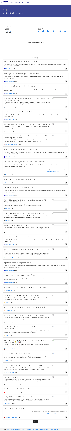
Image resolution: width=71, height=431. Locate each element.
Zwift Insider (7, 131)
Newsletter (17, 2)
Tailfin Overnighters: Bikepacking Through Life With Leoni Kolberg (24, 213)
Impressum (23, 429)
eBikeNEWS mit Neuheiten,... (11, 144)
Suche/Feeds (17, 429)
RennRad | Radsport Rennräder (11, 392)
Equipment (40, 31)
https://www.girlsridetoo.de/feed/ (12, 33)
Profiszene (57, 31)
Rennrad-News (8, 403)
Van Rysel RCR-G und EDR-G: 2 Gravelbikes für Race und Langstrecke (25, 397)
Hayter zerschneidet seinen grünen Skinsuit (17, 263)
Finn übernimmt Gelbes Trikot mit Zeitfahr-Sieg (19, 112)
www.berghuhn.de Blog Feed (11, 384)
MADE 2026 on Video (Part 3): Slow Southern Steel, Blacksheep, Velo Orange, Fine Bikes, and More (25, 201)
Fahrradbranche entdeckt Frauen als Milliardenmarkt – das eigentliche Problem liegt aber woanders (26, 137)
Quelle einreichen (43, 429)
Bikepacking (7, 208)
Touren (50, 31)
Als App (28, 2)
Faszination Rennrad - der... (11, 417)
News (11, 2)
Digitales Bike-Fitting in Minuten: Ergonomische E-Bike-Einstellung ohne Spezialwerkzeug (27, 328)
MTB (46, 31)
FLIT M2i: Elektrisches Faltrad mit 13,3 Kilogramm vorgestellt (23, 365)
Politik (63, 31)
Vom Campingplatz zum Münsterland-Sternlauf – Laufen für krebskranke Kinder (26, 250)
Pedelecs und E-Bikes (9, 372)
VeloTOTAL (7, 302)
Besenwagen (8, 174)
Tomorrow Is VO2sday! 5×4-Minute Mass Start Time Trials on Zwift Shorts (27, 124)
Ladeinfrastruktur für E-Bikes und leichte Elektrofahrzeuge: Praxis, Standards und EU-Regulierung (26, 99)
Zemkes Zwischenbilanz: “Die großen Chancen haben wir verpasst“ (25, 237)
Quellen (36, 429)
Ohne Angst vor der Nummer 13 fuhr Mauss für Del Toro (21, 275)
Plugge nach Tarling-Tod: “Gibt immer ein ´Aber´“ (19, 188)
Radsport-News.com (9, 68)
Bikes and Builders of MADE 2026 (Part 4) (16, 225)
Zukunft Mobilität (8, 107)
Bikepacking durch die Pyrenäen (14, 408)
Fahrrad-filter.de (10, 429)
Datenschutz (29, 429)
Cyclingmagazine (8, 182)
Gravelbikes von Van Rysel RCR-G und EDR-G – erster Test (22, 389)
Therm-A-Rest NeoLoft (11, 377)
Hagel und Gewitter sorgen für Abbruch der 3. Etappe (20, 149)
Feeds (23, 2)
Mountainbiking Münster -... (11, 257)
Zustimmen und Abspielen (53, 171)
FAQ (33, 429)
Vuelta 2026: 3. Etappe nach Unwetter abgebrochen (20, 179)
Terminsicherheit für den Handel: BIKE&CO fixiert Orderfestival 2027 (25, 315)
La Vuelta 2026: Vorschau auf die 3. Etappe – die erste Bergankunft (24, 307)
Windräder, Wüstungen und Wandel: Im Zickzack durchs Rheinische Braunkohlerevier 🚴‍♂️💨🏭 (25, 341)
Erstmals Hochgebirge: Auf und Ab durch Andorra (19, 86)
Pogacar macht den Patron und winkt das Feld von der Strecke (23, 61)
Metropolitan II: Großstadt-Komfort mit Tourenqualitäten (21, 295)
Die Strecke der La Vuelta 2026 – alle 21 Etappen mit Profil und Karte (25, 287)
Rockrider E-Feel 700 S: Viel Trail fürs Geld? (17, 354)
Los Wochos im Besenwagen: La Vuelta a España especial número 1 (25, 162)
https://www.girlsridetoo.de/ (11, 31)
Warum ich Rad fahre (9, 349)
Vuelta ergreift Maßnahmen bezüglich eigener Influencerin (22, 74)
